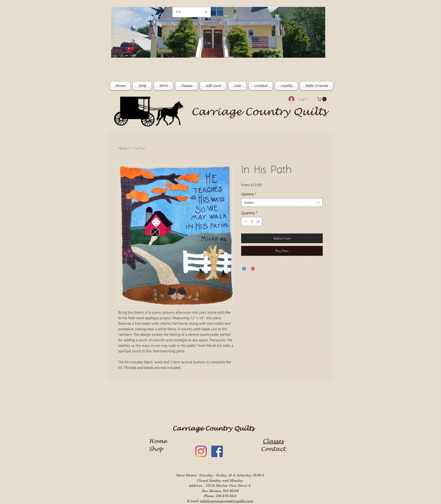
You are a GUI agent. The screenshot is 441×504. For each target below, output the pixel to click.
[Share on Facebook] (244, 268)
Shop (158, 449)
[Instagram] (201, 451)
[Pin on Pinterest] (253, 268)
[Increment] (258, 221)
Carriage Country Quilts (258, 112)
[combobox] (282, 202)
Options (248, 194)
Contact (273, 449)
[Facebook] (217, 451)
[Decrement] (245, 221)
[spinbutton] (251, 221)
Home (122, 148)
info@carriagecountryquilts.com (226, 501)
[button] (322, 99)
